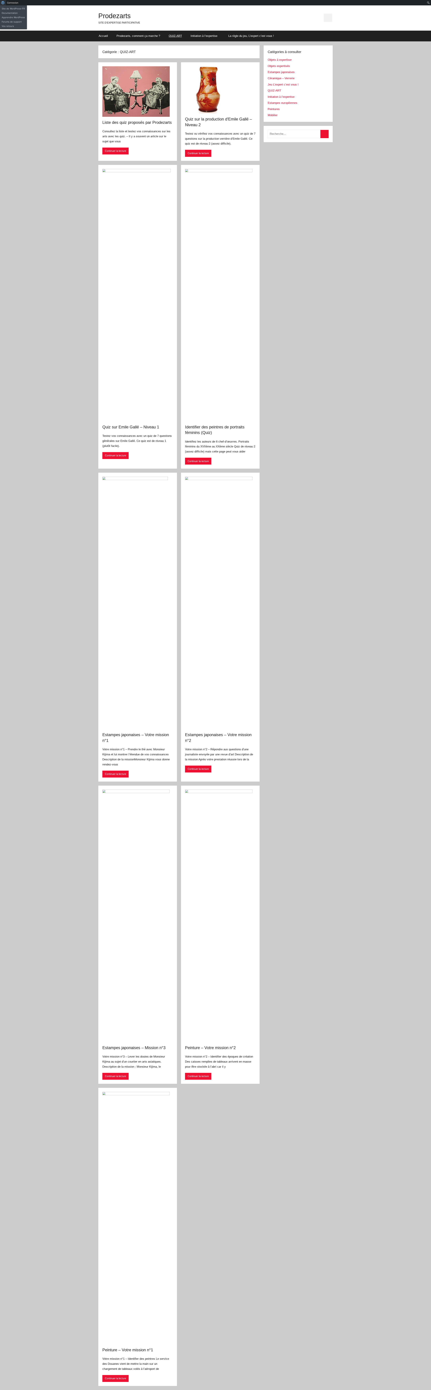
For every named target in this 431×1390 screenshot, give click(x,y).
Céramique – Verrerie (281, 78)
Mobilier (273, 115)
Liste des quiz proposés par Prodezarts (137, 122)
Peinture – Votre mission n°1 (127, 1350)
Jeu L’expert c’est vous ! (283, 84)
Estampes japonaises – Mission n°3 (133, 1047)
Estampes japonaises (281, 72)
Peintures (274, 109)
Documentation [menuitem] (10, 13)
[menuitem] (3, 2)
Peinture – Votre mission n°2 (210, 1047)
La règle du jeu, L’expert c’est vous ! (251, 36)
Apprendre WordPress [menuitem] (13, 17)
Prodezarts (114, 16)
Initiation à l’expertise (204, 36)
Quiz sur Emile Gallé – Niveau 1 (130, 427)
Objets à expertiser (280, 59)
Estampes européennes (282, 102)
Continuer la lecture (115, 150)
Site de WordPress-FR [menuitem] (13, 8)
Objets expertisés (279, 66)
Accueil (103, 36)
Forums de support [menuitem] (12, 21)
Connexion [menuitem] (12, 2)
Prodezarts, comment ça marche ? (138, 36)
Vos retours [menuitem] (8, 26)
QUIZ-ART (175, 36)
